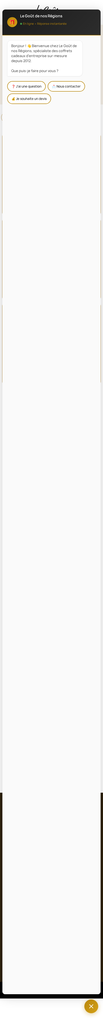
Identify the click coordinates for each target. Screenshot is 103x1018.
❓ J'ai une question (26, 86)
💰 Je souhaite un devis (29, 99)
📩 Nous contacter (66, 86)
